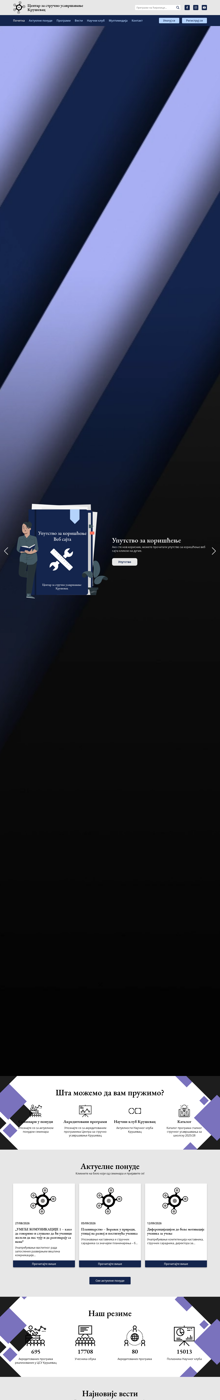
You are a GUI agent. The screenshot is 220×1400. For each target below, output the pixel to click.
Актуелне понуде (40, 20)
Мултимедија (118, 20)
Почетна (19, 20)
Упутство (124, 562)
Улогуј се (169, 20)
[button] (214, 551)
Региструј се (194, 20)
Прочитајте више (44, 1264)
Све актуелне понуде (110, 1281)
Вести (79, 20)
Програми (64, 20)
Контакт (137, 20)
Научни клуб (96, 20)
